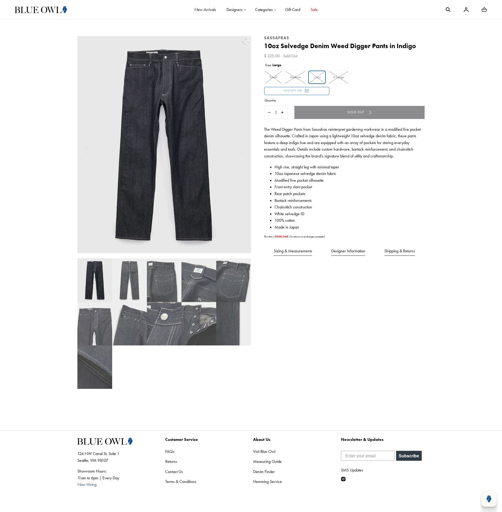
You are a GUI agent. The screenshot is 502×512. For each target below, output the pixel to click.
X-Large (338, 77)
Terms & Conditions (180, 481)
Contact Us (174, 471)
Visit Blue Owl (264, 451)
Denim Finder (264, 471)
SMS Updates (352, 470)
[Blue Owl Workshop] (41, 9)
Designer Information (348, 251)
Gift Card (292, 9)
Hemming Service (267, 481)
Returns (171, 461)
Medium (295, 77)
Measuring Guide (267, 461)
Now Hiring (86, 484)
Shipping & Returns (399, 251)
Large (317, 77)
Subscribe (409, 456)
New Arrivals (205, 9)
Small (273, 77)
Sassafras (276, 38)
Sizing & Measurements (293, 251)
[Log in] (466, 10)
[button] (448, 10)
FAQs (169, 451)
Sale (314, 9)
